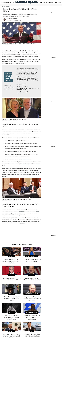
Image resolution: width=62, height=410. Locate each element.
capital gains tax (25, 159)
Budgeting (12, 2)
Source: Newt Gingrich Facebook (9, 120)
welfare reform (21, 54)
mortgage (21, 211)
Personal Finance (5, 2)
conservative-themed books (24, 168)
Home (3, 6)
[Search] (55, 2)
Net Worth (51, 2)
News (47, 2)
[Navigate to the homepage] (28, 2)
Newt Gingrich (23, 50)
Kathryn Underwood (12, 18)
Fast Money (43, 2)
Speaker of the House (12, 52)
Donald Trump (26, 163)
